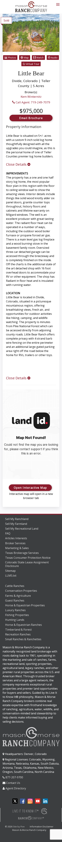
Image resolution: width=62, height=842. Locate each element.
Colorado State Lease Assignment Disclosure (27, 564)
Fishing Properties (17, 615)
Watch (40, 57)
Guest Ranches (14, 600)
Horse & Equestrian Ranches (23, 624)
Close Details (16, 164)
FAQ (7, 533)
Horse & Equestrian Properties (25, 605)
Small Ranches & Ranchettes (23, 639)
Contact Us (13, 783)
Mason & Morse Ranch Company (29, 830)
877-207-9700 (14, 777)
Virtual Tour (32, 64)
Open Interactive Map (30, 488)
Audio (54, 57)
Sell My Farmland (16, 523)
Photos (11, 57)
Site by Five (19, 826)
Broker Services (15, 543)
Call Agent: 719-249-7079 (32, 102)
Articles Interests (16, 538)
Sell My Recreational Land (21, 528)
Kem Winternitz (31, 97)
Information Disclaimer (41, 826)
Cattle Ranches (14, 586)
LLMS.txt (10, 575)
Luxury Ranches (15, 610)
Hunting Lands (14, 619)
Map (26, 57)
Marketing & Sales (17, 548)
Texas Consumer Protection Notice (27, 557)
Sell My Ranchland (16, 519)
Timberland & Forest (18, 629)
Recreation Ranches (18, 634)
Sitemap (10, 570)
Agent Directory (16, 788)
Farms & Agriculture (18, 595)
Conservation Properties (21, 590)
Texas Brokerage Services (22, 553)
